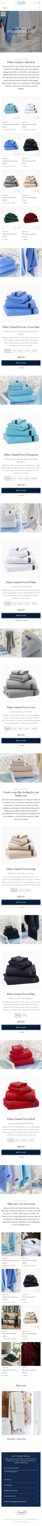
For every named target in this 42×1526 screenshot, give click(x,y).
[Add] (15, 117)
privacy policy (13, 1471)
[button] (21, 1479)
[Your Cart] (39, 3)
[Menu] (2, 2)
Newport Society (23, 1456)
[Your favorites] (34, 3)
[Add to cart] (18, 117)
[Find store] (38, 8)
